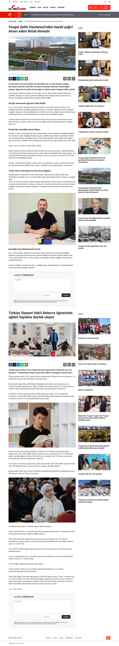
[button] (65, 78)
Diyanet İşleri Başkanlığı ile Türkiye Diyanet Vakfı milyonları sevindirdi (52, 15)
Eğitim (45, 7)
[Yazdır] (26, 78)
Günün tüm (104, 15)
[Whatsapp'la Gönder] (22, 78)
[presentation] (15, 15)
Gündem (32, 7)
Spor (39, 7)
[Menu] (90, 7)
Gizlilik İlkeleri (69, 638)
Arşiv (31, 1)
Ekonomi (61, 7)
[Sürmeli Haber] (17, 7)
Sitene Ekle (37, 1)
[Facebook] (10, 78)
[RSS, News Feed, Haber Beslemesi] (108, 638)
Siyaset (53, 7)
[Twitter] (14, 78)
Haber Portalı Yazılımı (17, 643)
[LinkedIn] (18, 78)
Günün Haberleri (24, 1)
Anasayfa (13, 21)
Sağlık (20, 21)
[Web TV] (105, 2)
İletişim (61, 638)
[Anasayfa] (9, 1)
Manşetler (15, 1)
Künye (55, 638)
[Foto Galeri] (109, 2)
